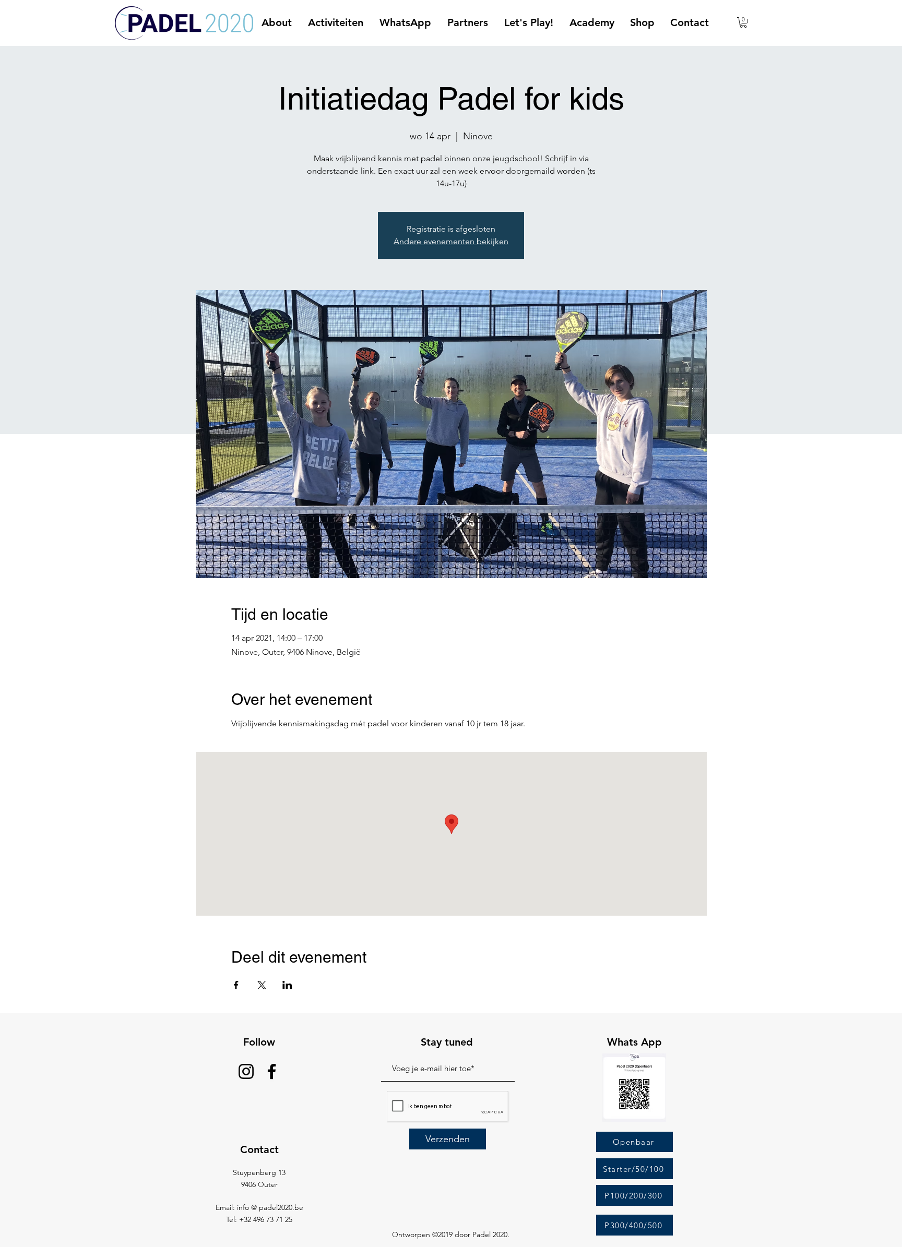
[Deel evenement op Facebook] (236, 985)
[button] (743, 22)
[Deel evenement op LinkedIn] (287, 985)
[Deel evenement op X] (262, 985)
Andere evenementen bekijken (451, 241)
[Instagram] (246, 1071)
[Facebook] (272, 1071)
